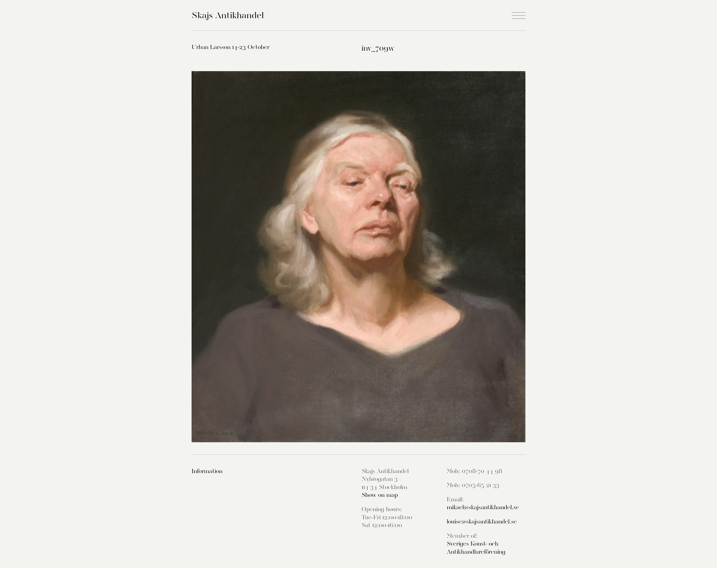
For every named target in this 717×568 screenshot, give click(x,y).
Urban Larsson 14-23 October (230, 47)
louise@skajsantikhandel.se (482, 521)
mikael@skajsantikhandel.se (483, 507)
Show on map (380, 495)
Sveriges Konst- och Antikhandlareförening (476, 548)
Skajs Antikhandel (228, 15)
